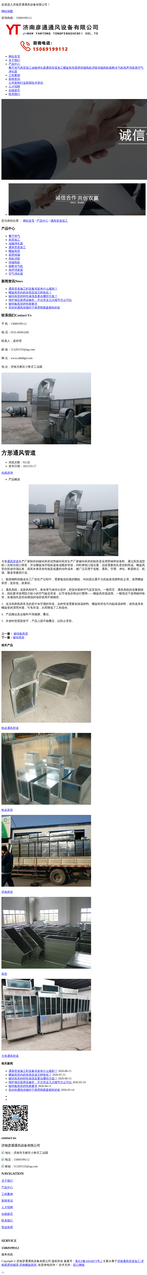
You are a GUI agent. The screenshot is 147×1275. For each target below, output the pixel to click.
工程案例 (14, 75)
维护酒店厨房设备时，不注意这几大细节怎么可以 (40, 300)
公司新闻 (14, 82)
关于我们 (14, 60)
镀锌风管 (18, 637)
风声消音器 (130, 67)
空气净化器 (16, 273)
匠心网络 (79, 1264)
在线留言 (14, 90)
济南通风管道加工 (128, 1261)
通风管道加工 (54, 67)
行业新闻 (26, 82)
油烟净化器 (39, 67)
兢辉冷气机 (116, 67)
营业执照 (7, 1227)
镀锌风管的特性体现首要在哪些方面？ (33, 296)
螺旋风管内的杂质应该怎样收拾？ (30, 292)
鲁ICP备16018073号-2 (88, 1261)
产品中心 (14, 63)
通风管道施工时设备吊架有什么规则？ (33, 288)
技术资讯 (37, 82)
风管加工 (26, 67)
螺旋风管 (69, 67)
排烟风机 (103, 67)
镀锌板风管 (21, 633)
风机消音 (92, 67)
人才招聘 (14, 86)
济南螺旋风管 (28, 1264)
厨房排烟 (80, 67)
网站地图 (7, 11)
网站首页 (14, 56)
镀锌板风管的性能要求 (23, 303)
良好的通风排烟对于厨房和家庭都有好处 (34, 307)
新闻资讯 (14, 79)
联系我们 (14, 94)
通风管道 (13, 561)
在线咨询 (7, 472)
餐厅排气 (14, 67)
